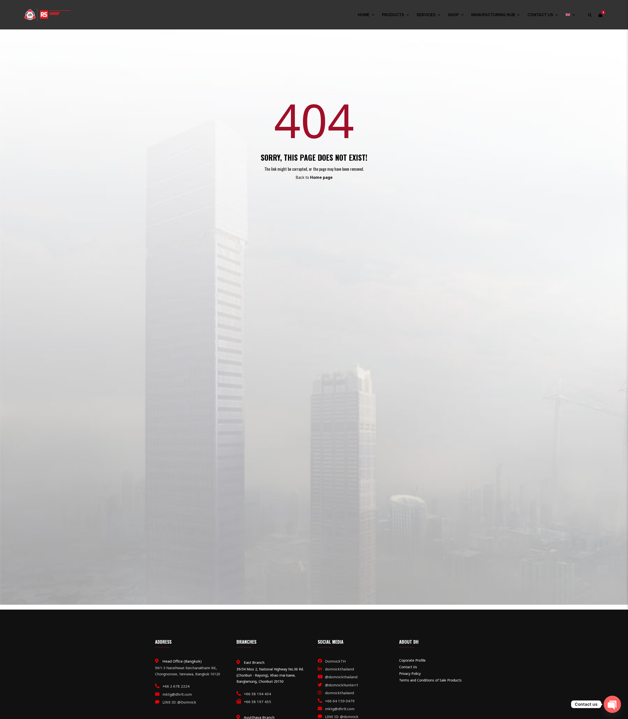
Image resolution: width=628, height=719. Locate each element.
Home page (321, 177)
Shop (453, 15)
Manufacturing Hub (493, 15)
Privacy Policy (410, 673)
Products (393, 15)
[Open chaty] (612, 704)
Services (426, 15)
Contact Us (540, 15)
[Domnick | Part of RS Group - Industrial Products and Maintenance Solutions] (47, 14)
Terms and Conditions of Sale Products (430, 680)
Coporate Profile (412, 660)
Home (363, 15)
